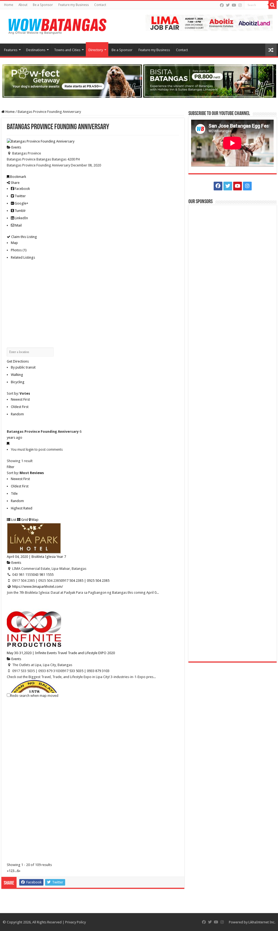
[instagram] (240, 5)
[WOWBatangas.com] (57, 25)
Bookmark (17, 177)
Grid (24, 520)
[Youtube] (234, 5)
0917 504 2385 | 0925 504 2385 (85, 581)
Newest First (20, 399)
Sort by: (18, 393)
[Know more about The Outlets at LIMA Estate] (209, 22)
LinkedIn (21, 218)
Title (14, 493)
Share (15, 183)
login (30, 449)
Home (8, 5)
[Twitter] (227, 5)
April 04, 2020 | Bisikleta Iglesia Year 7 (36, 557)
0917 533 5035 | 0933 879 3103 (85, 671)
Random (17, 414)
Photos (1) (19, 250)
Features (10, 50)
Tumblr (20, 211)
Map (14, 243)
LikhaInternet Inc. (261, 922)
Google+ (21, 203)
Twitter (20, 196)
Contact (100, 5)
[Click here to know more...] (139, 81)
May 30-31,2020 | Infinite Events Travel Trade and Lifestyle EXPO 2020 (61, 653)
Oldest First (20, 407)
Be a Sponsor (43, 5)
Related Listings (23, 257)
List (13, 520)
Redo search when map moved (34, 696)
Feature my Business (73, 5)
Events (16, 147)
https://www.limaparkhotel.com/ (37, 586)
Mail (18, 225)
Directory (96, 50)
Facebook (22, 189)
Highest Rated (21, 508)
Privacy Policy (75, 922)
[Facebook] (221, 5)
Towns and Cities (67, 50)
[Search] (272, 5)
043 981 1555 (43, 575)
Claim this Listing (23, 237)
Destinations (35, 50)
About (22, 5)
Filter (10, 467)
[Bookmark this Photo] (8, 443)
